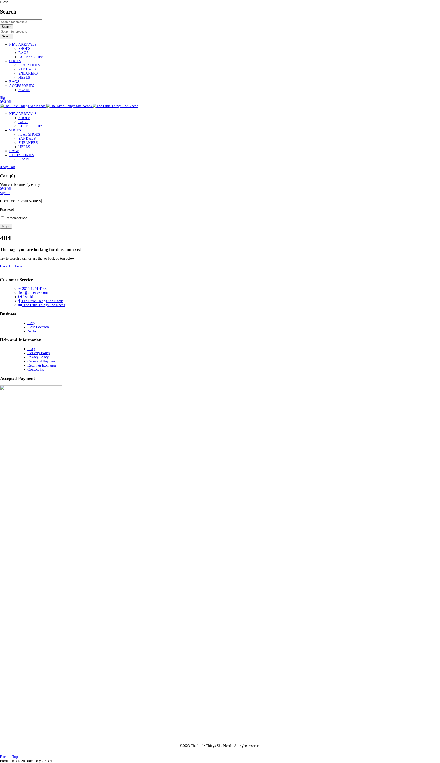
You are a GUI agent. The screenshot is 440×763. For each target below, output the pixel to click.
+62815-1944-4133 (32, 288)
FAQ (31, 349)
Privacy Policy (38, 357)
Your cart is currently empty (20, 185)
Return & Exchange (42, 365)
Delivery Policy (39, 353)
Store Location (38, 327)
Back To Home (11, 266)
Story (31, 323)
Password (7, 209)
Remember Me (16, 218)
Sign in (5, 98)
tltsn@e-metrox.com (33, 293)
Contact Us (36, 369)
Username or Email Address (20, 201)
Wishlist (6, 102)
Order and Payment (42, 361)
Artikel (33, 331)
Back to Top (9, 757)
